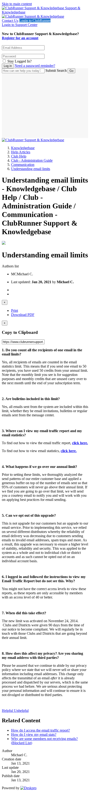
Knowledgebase (23, 148)
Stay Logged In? (19, 61)
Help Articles (20, 152)
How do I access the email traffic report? (40, 730)
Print (14, 310)
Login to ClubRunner (35, 21)
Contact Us (10, 21)
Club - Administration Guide (32, 160)
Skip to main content (17, 4)
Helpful (8, 711)
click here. (80, 443)
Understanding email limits (30, 169)
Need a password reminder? (35, 66)
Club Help (18, 156)
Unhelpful (21, 711)
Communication (22, 165)
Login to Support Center (19, 25)
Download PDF (22, 315)
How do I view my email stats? (33, 734)
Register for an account (20, 38)
